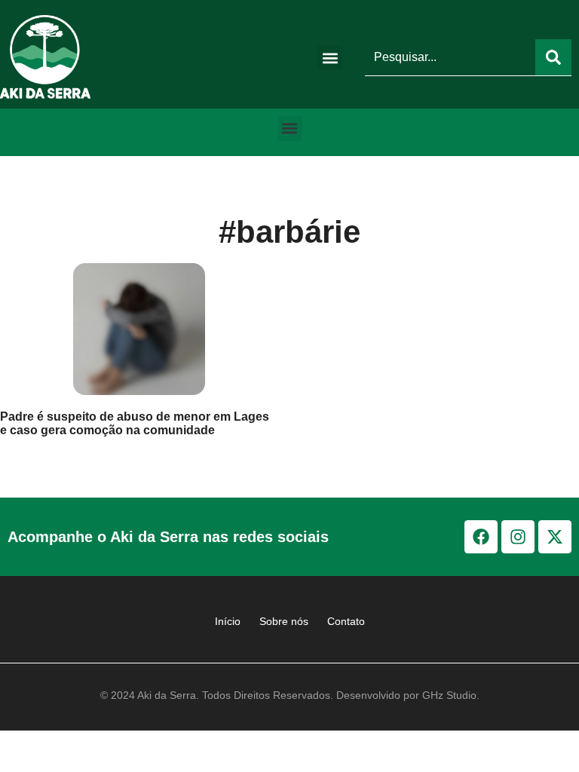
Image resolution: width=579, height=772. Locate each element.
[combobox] (450, 57)
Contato (346, 621)
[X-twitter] (554, 536)
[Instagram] (518, 536)
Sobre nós (283, 621)
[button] (329, 57)
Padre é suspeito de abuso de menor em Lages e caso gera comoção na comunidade (134, 423)
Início (227, 621)
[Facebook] (481, 536)
